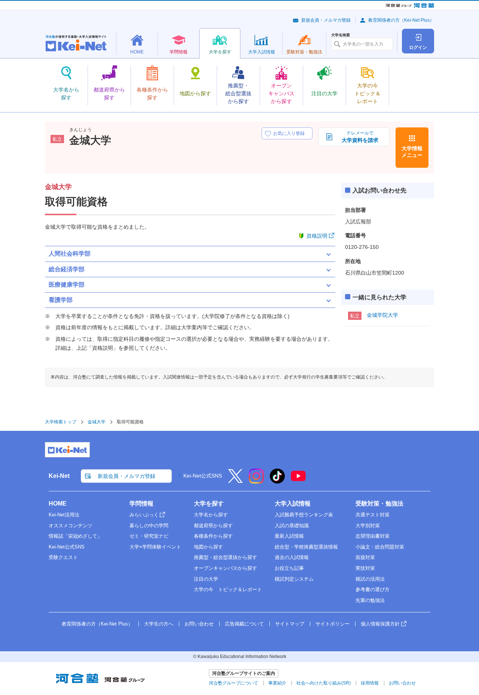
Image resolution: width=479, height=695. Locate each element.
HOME (58, 503)
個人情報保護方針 (380, 624)
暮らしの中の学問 (148, 525)
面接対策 (365, 557)
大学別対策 (368, 525)
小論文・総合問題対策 (380, 547)
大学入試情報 (293, 503)
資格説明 (316, 236)
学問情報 (141, 503)
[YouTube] (298, 481)
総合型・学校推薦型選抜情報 (306, 547)
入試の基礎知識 (292, 525)
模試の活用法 (370, 579)
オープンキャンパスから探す (225, 568)
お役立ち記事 (289, 568)
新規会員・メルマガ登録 (326, 20)
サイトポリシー (332, 624)
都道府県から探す (213, 525)
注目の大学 (206, 579)
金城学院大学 (382, 315)
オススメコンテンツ (70, 525)
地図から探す (208, 547)
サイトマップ (289, 624)
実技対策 (365, 568)
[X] (235, 481)
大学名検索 (340, 35)
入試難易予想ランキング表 (304, 515)
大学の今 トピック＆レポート (228, 589)
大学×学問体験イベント (155, 547)
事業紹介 (277, 683)
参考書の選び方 (373, 589)
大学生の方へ (158, 624)
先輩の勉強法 (370, 600)
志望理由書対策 (373, 536)
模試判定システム (294, 579)
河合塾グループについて (233, 683)
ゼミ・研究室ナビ (148, 536)
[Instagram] (256, 481)
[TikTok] (277, 481)
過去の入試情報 (292, 557)
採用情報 (370, 683)
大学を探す (209, 503)
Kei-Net (59, 476)
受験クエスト (63, 557)
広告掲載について (244, 624)
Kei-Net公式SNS (202, 476)
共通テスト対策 (373, 515)
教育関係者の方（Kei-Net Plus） (401, 20)
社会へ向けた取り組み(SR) (323, 683)
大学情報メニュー (412, 151)
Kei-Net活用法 (64, 515)
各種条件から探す (213, 536)
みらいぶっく (144, 515)
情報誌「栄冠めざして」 (75, 536)
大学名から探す (211, 515)
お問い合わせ (199, 624)
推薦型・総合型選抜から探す (225, 557)
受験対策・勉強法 (379, 503)
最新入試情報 (289, 536)
